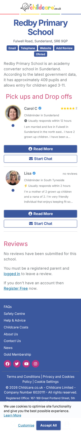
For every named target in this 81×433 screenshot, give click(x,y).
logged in (12, 274)
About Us (11, 334)
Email (12, 48)
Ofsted (40, 54)
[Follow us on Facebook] (7, 364)
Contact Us (12, 341)
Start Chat (42, 158)
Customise (26, 425)
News (8, 348)
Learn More (12, 415)
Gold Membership (17, 354)
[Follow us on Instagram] (35, 364)
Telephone (28, 48)
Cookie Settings (46, 382)
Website (45, 48)
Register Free (16, 288)
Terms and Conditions (23, 377)
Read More (43, 149)
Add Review (64, 48)
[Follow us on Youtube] (26, 364)
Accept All (48, 425)
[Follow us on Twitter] (17, 364)
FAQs (8, 307)
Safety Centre (14, 314)
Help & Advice (15, 320)
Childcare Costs (16, 327)
